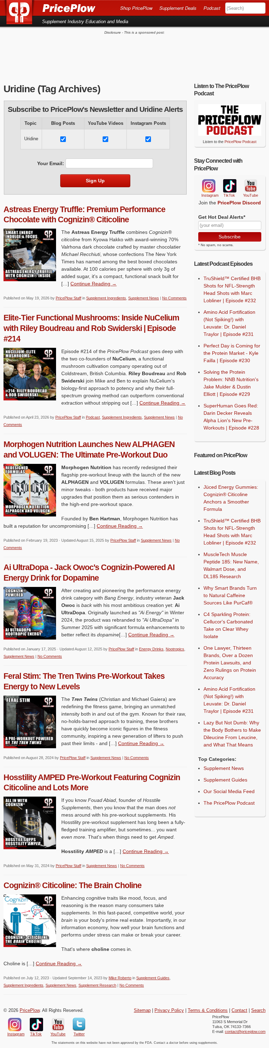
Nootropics (175, 649)
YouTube (250, 186)
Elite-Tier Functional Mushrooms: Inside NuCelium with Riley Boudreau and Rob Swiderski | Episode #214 (91, 328)
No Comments (174, 298)
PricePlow (30, 1010)
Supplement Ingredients (106, 298)
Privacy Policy (169, 1010)
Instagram (208, 185)
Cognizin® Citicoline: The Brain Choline (73, 885)
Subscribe (230, 236)
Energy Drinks (151, 649)
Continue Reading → (93, 283)
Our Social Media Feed (229, 791)
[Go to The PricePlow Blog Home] (49, 8)
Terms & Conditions (208, 1010)
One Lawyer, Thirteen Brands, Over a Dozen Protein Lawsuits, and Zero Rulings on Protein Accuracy (230, 662)
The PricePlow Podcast (229, 803)
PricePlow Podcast (240, 142)
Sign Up (95, 180)
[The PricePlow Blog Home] (22, 12)
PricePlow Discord (239, 202)
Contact (239, 1010)
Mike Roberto (120, 978)
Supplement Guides (153, 978)
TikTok (229, 186)
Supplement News (143, 298)
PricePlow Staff (68, 298)
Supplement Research (97, 985)
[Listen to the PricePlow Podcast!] (229, 134)
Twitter (79, 1024)
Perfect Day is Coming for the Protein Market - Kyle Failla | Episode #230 (232, 353)
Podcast (212, 8)
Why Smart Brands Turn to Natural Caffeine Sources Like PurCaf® (230, 595)
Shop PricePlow (136, 8)
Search (258, 1010)
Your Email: (50, 163)
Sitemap (142, 1010)
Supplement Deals (177, 8)
